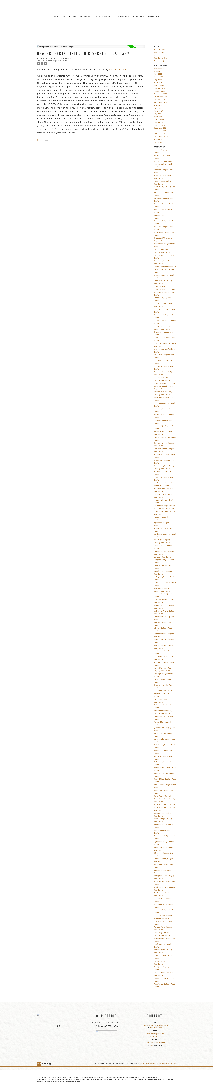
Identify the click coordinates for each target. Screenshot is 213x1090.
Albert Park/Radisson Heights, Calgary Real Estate (163, 164)
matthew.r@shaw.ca (155, 1034)
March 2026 (159, 85)
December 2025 (160, 94)
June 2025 (158, 111)
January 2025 (159, 125)
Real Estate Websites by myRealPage (163, 1063)
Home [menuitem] (57, 16)
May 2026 (158, 80)
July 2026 (158, 74)
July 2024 (158, 142)
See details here (117, 69)
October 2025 (159, 100)
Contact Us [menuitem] (153, 16)
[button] (58, 1026)
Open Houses (159, 55)
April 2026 (158, 82)
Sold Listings (159, 61)
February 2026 (160, 88)
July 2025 (158, 108)
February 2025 (160, 122)
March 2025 (159, 119)
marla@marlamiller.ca (155, 1042)
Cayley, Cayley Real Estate (165, 266)
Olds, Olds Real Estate (163, 691)
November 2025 (160, 97)
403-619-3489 (156, 1036)
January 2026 (159, 91)
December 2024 (160, 128)
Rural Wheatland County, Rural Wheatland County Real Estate (164, 807)
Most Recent (159, 68)
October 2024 (159, 134)
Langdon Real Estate (162, 557)
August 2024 (159, 139)
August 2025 (159, 105)
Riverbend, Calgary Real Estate (56, 61)
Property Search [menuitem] (104, 16)
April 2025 (158, 117)
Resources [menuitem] (122, 16)
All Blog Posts (159, 49)
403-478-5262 (156, 1028)
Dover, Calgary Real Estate (165, 383)
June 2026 (158, 77)
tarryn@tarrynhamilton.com (156, 1025)
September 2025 (161, 102)
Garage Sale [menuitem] (138, 16)
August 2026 (159, 71)
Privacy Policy (144, 1063)
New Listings (159, 52)
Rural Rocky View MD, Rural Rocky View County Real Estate (164, 799)
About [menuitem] (65, 16)
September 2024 (161, 136)
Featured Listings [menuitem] (82, 16)
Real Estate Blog (160, 58)
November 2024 (160, 131)
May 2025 (158, 114)
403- (152, 1045)
